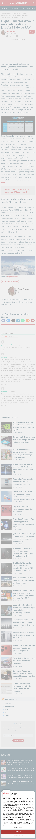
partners (13, 798)
